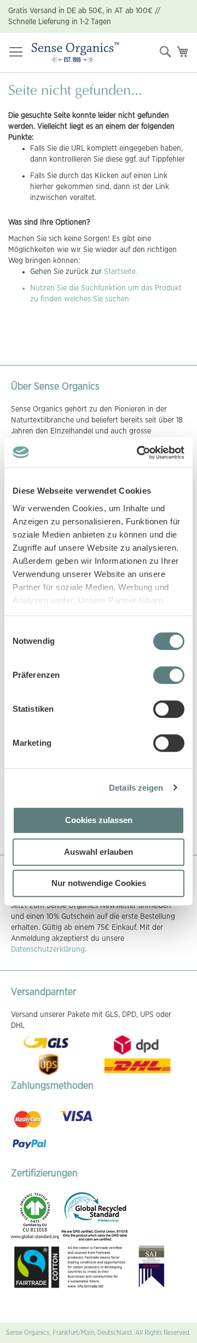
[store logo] (75, 53)
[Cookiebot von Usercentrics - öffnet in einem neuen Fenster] (139, 452)
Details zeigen (136, 787)
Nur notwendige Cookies (98, 883)
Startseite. (120, 272)
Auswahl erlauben (98, 851)
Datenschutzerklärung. (48, 949)
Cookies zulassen (98, 820)
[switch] (168, 676)
